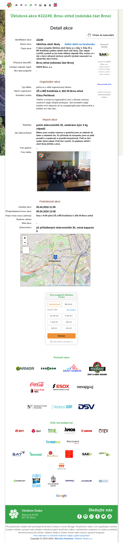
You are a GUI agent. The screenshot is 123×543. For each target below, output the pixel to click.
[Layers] (25, 250)
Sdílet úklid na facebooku (80, 44)
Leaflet (49, 285)
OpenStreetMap (60, 285)
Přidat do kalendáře (103, 35)
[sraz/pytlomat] (55, 256)
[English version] (55, 4)
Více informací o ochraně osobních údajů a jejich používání (61, 535)
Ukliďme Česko (83, 285)
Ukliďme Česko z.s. (83, 538)
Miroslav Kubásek (64, 538)
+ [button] (25, 238)
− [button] (25, 242)
